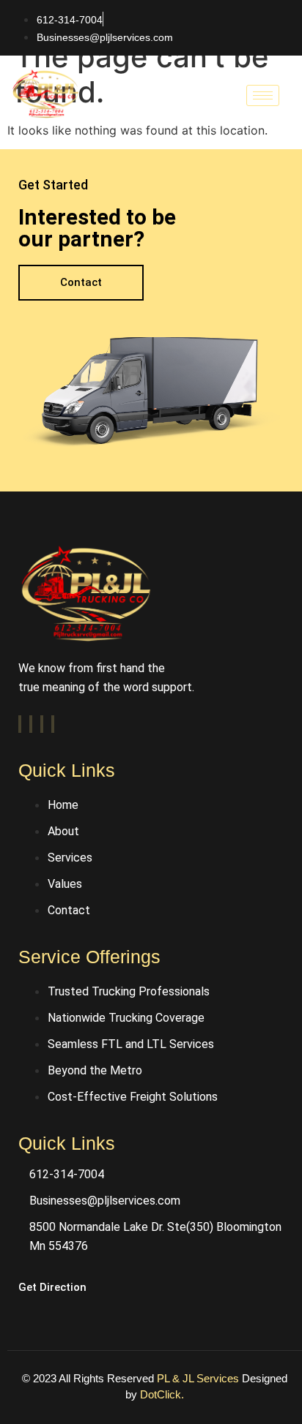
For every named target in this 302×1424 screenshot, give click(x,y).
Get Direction (52, 1287)
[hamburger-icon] (262, 95)
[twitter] (30, 724)
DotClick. (162, 1394)
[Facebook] (19, 724)
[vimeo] (41, 724)
